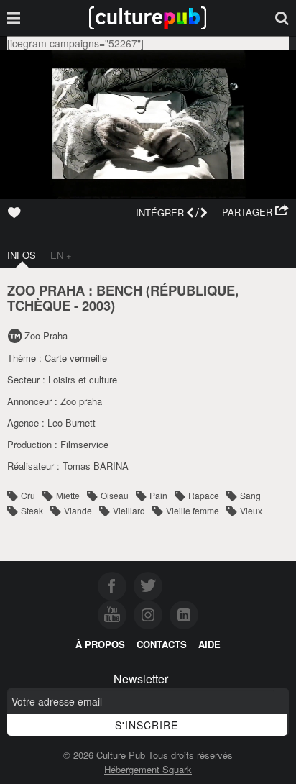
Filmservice (84, 444)
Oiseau (115, 495)
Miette (68, 495)
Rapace (203, 495)
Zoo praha (81, 401)
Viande (78, 510)
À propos (100, 644)
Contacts (162, 644)
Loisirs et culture (82, 379)
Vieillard (129, 510)
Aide (209, 644)
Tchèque (38, 305)
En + (61, 255)
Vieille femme (192, 510)
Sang (250, 495)
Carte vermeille (76, 358)
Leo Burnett (71, 422)
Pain (158, 495)
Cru (28, 495)
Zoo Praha (46, 335)
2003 (96, 305)
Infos (21, 255)
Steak (32, 510)
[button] (255, 212)
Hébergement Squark (148, 769)
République (192, 290)
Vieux (251, 510)
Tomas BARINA (96, 466)
